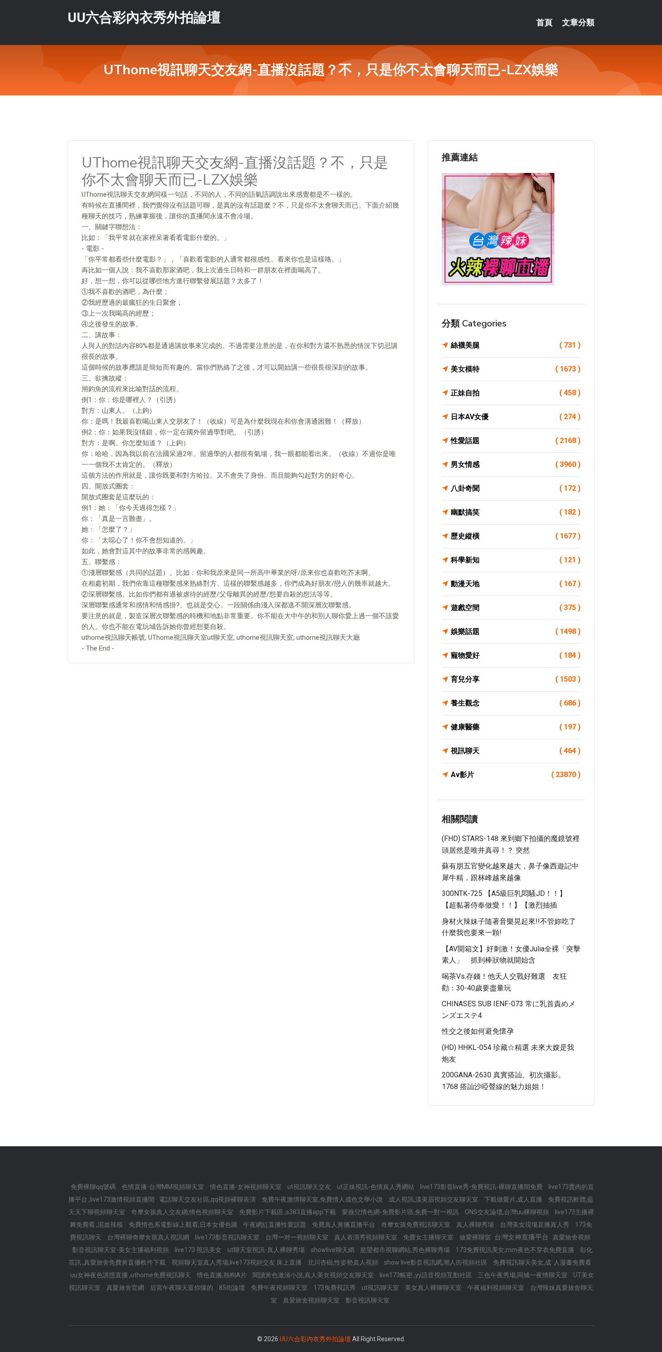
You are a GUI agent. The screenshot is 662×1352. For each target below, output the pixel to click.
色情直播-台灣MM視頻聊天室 (163, 1186)
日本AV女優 (515, 416)
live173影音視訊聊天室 (228, 1237)
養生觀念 (515, 703)
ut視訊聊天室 (381, 1287)
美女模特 (515, 369)
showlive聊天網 (333, 1249)
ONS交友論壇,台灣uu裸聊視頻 (507, 1212)
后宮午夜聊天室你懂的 (182, 1287)
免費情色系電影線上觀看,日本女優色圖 (184, 1224)
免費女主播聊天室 (429, 1237)
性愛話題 (515, 440)
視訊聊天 (515, 750)
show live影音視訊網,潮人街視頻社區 (436, 1262)
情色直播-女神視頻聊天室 (246, 1186)
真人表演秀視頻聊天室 (366, 1237)
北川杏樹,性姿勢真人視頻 (344, 1262)
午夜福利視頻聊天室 (496, 1287)
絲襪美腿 (515, 345)
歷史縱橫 (515, 536)
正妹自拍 (515, 393)
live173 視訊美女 (199, 1249)
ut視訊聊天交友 (309, 1186)
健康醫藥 (515, 727)
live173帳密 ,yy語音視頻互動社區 (426, 1275)
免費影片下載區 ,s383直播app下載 (288, 1212)
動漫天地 (515, 583)
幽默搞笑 (515, 512)
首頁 (544, 22)
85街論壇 (232, 1287)
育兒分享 (515, 679)
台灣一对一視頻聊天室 (297, 1237)
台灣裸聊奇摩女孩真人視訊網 (148, 1237)
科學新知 (515, 560)
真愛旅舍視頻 (571, 1237)
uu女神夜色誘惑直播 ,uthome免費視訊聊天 (131, 1275)
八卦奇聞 (515, 488)
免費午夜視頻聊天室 (280, 1287)
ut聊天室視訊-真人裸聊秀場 (266, 1249)
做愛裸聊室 (475, 1237)
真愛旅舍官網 (125, 1287)
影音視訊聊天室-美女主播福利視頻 (121, 1249)
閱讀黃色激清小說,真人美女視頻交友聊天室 (314, 1275)
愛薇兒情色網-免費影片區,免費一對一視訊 (401, 1212)
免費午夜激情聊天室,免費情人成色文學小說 (323, 1199)
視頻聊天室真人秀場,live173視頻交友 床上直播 (237, 1262)
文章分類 (578, 22)
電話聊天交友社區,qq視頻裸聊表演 (208, 1199)
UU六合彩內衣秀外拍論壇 (144, 17)
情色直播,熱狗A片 (222, 1275)
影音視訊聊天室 (367, 1300)
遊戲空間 (515, 607)
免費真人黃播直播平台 (344, 1224)
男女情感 (515, 464)
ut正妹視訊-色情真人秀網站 (376, 1186)
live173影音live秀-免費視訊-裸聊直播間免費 (482, 1186)
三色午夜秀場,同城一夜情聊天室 (523, 1275)
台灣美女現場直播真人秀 (535, 1224)
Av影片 (515, 774)
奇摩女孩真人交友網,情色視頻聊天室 (183, 1212)
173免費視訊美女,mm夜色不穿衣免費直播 (516, 1249)
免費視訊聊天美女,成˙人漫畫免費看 (542, 1262)
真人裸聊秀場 (475, 1224)
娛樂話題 (515, 631)
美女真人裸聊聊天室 (434, 1287)
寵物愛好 (515, 655)
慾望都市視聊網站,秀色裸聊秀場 (405, 1249)
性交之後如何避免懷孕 (478, 1031)
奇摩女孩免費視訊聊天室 (416, 1224)
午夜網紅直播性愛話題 (275, 1224)
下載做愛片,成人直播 (514, 1199)
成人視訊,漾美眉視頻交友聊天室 (434, 1199)
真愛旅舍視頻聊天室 (312, 1300)
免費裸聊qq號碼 (94, 1186)
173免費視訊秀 (335, 1287)
